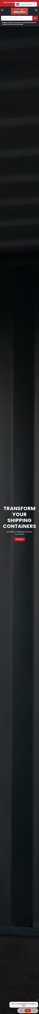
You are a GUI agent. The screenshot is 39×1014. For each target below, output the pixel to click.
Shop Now (19, 539)
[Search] (35, 18)
